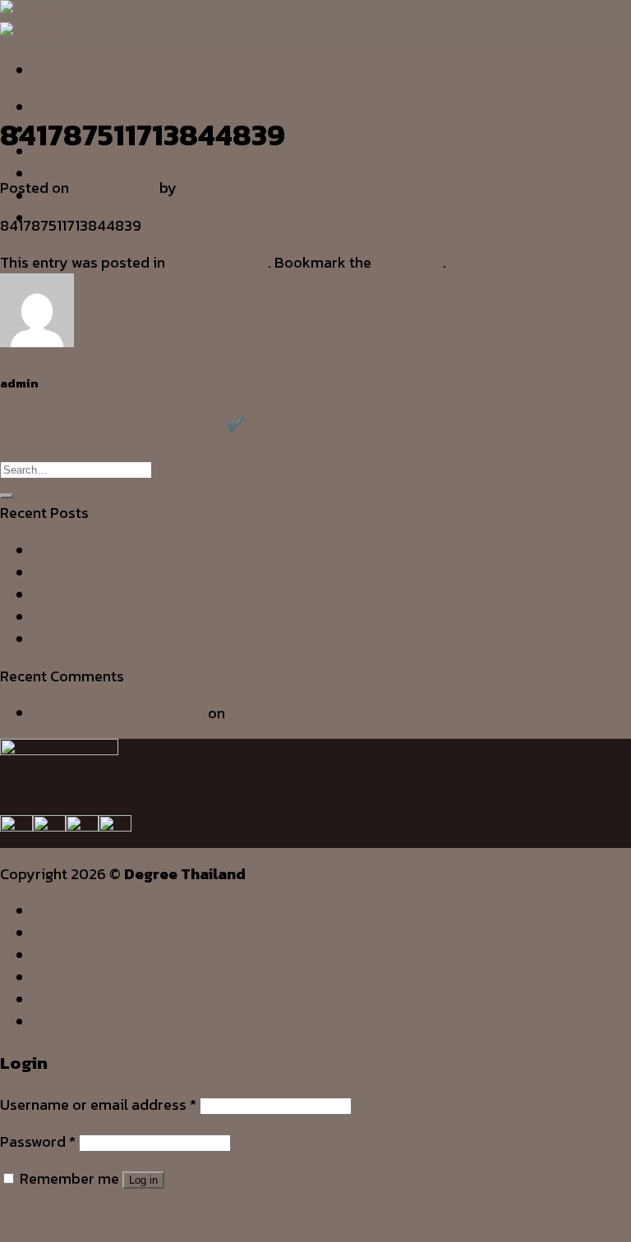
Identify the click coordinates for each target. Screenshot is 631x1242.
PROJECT (66, 999)
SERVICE (63, 955)
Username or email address (98, 1104)
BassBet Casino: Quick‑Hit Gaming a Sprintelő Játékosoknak (236, 595)
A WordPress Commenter (119, 713)
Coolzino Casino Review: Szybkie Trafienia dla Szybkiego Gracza (247, 617)
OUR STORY (75, 932)
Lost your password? (70, 1215)
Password (38, 1141)
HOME (56, 107)
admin (201, 187)
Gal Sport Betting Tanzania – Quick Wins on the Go (202, 639)
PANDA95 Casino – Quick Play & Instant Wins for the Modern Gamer (260, 550)
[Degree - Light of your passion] (31, 22)
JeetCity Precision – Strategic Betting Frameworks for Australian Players (276, 572)
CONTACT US (81, 1021)
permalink (409, 262)
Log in (143, 1180)
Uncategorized (39, 81)
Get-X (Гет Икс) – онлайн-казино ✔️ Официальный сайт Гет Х (210, 424)
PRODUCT (70, 173)
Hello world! (268, 713)
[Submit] (6, 495)
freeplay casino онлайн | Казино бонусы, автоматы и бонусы (204, 446)
